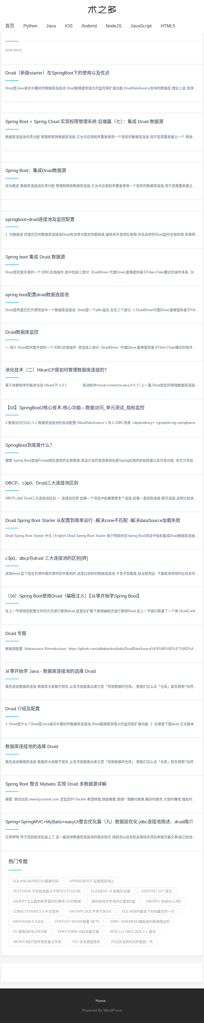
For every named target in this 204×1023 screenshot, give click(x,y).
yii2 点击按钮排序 (86, 942)
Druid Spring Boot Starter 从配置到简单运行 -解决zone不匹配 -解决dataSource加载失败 (92, 520)
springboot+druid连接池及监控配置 (40, 219)
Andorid (89, 25)
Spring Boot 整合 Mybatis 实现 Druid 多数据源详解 (56, 784)
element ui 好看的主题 (110, 891)
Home (101, 1001)
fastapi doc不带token (90, 911)
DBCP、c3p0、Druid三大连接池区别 (41, 483)
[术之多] (102, 9)
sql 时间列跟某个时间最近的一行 (148, 911)
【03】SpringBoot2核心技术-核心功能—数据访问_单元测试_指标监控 (74, 407)
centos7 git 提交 (156, 891)
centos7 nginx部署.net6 (76, 922)
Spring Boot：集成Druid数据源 (35, 170)
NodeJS (113, 25)
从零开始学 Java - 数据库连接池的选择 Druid (50, 671)
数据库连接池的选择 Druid (31, 746)
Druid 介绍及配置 (22, 708)
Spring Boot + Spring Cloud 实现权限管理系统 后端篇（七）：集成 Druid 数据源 (84, 121)
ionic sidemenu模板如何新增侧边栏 (140, 922)
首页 (9, 25)
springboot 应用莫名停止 (91, 881)
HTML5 (168, 25)
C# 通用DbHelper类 (30, 932)
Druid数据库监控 (22, 332)
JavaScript (141, 25)
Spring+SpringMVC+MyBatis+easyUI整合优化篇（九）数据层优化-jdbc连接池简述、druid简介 (99, 821)
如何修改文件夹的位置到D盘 (113, 901)
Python (30, 25)
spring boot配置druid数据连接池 (37, 294)
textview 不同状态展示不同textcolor (46, 891)
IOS (69, 25)
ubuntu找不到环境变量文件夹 (37, 942)
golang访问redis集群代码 (36, 881)
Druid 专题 (15, 633)
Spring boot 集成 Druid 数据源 (35, 257)
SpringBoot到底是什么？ (29, 445)
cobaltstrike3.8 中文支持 (36, 911)
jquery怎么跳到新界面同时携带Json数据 (47, 901)
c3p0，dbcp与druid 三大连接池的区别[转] (46, 558)
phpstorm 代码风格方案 (78, 932)
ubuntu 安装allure (163, 901)
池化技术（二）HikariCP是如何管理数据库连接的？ (57, 370)
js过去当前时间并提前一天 (132, 942)
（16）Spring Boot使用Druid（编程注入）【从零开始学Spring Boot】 (73, 596)
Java (51, 25)
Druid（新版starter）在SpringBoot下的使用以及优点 (57, 73)
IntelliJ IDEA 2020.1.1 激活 (133, 932)
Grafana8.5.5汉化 (28, 922)
